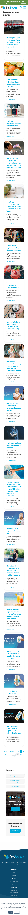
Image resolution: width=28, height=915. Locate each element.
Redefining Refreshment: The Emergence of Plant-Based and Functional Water (13, 206)
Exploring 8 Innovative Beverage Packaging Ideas (13, 123)
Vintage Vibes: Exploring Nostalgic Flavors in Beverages (13, 248)
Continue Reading (10, 58)
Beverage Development (13, 881)
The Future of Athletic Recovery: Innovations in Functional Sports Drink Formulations (13, 570)
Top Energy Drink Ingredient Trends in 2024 (13, 531)
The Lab (14, 884)
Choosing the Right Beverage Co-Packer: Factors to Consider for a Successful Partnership (13, 42)
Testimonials (14, 875)
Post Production (14, 883)
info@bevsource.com (14, 892)
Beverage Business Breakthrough (15, 781)
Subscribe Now (15, 830)
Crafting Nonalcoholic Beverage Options (12, 285)
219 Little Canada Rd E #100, (14, 893)
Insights (14, 873)
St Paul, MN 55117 (14, 895)
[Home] (9, 7)
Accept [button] (11, 912)
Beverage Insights (15, 776)
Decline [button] (17, 912)
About (14, 872)
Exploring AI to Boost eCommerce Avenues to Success (13, 445)
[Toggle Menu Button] (25, 7)
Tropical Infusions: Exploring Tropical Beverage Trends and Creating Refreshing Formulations (13, 614)
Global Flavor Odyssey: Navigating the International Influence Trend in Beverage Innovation (13, 366)
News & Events (15, 786)
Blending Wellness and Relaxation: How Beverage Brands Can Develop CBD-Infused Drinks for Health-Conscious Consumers (13, 489)
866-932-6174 (14, 890)
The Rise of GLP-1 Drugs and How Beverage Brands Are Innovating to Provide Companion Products (13, 162)
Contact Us (15, 808)
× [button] (25, 901)
